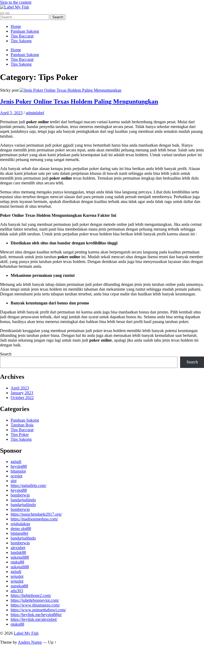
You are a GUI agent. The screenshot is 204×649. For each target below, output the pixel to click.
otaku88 (17, 562)
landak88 (18, 552)
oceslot (16, 476)
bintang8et (19, 533)
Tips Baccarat (22, 36)
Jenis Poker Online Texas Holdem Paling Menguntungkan (79, 101)
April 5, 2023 (11, 113)
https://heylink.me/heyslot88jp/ (36, 614)
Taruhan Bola (22, 425)
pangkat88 (19, 586)
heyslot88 (19, 466)
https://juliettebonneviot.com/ (35, 600)
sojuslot (17, 576)
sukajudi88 (20, 557)
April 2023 (20, 388)
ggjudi (16, 461)
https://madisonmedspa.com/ (34, 519)
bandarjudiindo (23, 500)
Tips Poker (20, 434)
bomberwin (20, 495)
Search (5, 354)
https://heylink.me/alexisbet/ (34, 619)
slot (13, 480)
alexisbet (18, 547)
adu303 (17, 590)
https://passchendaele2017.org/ (36, 514)
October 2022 (22, 397)
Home (16, 26)
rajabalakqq (20, 523)
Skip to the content (15, 2)
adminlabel (35, 113)
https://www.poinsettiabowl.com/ (38, 610)
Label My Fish (26, 633)
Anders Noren (30, 642)
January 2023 (22, 393)
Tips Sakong (21, 41)
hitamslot (18, 471)
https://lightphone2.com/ (31, 595)
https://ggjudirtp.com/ (28, 485)
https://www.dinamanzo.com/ (35, 605)
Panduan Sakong (25, 31)
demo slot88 (21, 528)
